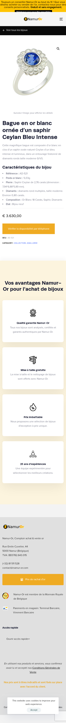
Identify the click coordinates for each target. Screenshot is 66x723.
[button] (58, 49)
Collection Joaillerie (25, 243)
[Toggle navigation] (53, 19)
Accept (33, 710)
